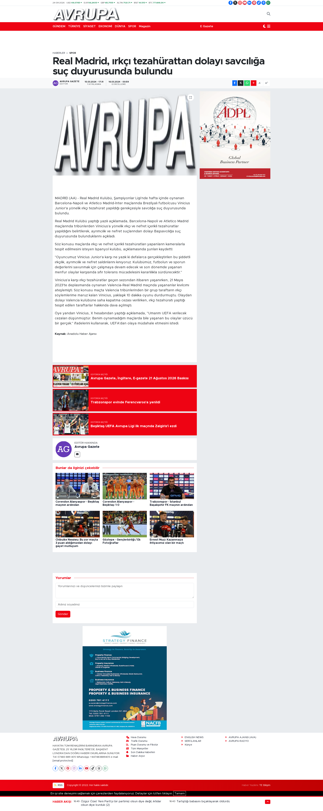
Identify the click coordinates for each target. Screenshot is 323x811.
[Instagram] (74, 768)
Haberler (59, 53)
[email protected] (63, 760)
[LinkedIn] (80, 768)
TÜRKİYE (74, 26)
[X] (61, 768)
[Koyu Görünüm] (264, 26)
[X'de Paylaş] (240, 83)
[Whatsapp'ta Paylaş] (247, 83)
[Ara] (268, 14)
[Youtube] (86, 768)
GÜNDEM (59, 26)
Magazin (144, 26)
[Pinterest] (68, 768)
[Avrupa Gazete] (86, 13)
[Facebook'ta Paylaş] (234, 83)
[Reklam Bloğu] (125, 677)
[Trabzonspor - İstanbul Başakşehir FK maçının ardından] (172, 486)
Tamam (179, 793)
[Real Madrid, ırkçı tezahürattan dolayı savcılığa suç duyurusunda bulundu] (125, 133)
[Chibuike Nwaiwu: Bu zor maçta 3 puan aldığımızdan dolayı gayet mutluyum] (78, 524)
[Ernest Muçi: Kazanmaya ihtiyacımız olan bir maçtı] (172, 524)
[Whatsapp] (105, 768)
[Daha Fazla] (253, 83)
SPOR (132, 26)
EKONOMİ (105, 26)
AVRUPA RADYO (239, 741)
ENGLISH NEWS (194, 737)
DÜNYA (120, 26)
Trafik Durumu (139, 741)
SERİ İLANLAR (193, 741)
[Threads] (99, 768)
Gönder (63, 614)
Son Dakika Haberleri (143, 752)
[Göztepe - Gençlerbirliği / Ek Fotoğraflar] (125, 524)
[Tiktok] (93, 768)
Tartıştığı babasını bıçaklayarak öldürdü (203, 801)
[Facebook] (55, 768)
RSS (60, 785)
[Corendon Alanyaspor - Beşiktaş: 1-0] (125, 486)
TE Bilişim (264, 785)
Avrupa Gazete (87, 447)
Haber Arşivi (138, 756)
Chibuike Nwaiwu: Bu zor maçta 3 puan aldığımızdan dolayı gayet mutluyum (77, 542)
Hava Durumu (138, 737)
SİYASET (89, 26)
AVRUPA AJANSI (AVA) (242, 737)
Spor (72, 53)
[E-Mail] (77, 454)
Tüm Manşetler (139, 748)
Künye (188, 744)
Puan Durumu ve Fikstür (144, 744)
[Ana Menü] (268, 26)
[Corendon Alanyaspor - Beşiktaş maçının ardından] (78, 486)
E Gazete (206, 26)
